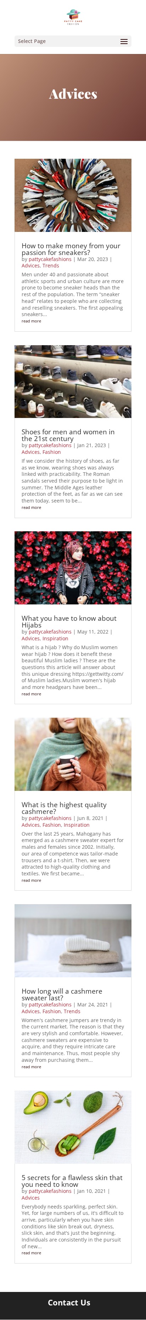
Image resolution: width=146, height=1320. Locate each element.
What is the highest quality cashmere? (64, 808)
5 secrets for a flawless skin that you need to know (72, 1181)
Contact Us (69, 1302)
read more (31, 321)
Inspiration (55, 638)
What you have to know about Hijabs (69, 622)
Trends (51, 265)
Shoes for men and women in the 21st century (68, 435)
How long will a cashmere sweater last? (62, 995)
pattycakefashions (50, 259)
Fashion (52, 452)
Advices (31, 265)
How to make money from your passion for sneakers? (71, 249)
